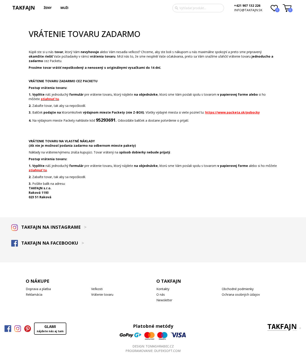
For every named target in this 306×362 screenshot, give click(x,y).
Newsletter (164, 300)
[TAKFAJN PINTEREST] (27, 328)
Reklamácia (34, 294)
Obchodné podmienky (238, 289)
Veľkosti (97, 289)
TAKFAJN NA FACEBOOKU (52, 243)
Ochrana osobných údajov (241, 294)
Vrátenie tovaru (102, 294)
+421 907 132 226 (247, 5)
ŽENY (48, 8)
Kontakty (162, 289)
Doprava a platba (38, 289)
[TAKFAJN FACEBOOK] (7, 328)
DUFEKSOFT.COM (167, 351)
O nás (160, 294)
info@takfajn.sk (248, 10)
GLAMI (50, 328)
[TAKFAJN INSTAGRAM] (17, 328)
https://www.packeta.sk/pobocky (232, 112)
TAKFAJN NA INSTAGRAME (53, 227)
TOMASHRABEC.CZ (160, 346)
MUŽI (64, 8)
